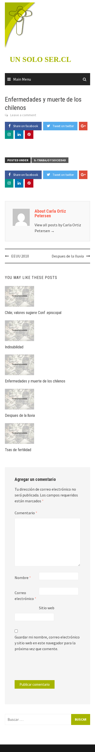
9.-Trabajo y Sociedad (50, 160)
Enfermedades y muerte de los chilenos (35, 381)
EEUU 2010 (20, 256)
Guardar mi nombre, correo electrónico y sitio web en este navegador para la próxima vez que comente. (47, 643)
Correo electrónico (25, 595)
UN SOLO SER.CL (40, 59)
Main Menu (22, 79)
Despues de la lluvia (68, 256)
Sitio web (46, 607)
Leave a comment (23, 115)
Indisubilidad (14, 347)
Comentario (26, 512)
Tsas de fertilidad (18, 449)
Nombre (23, 577)
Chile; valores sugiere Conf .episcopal (33, 312)
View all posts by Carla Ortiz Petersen (58, 227)
